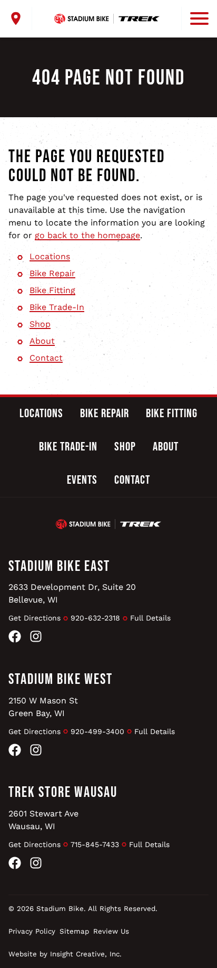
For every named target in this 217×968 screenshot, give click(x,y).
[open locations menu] (20, 18)
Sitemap (74, 931)
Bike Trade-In (56, 307)
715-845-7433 (95, 844)
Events (82, 480)
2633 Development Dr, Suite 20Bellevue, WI (72, 593)
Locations (49, 256)
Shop (40, 324)
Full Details (150, 618)
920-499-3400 (97, 731)
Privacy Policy (31, 931)
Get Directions (34, 618)
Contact (46, 358)
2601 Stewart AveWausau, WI (43, 820)
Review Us (111, 931)
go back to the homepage (87, 235)
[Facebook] (14, 638)
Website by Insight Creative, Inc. (65, 954)
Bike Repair (52, 273)
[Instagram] (35, 638)
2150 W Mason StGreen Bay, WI (43, 707)
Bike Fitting (52, 290)
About (42, 341)
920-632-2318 (95, 618)
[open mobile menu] (195, 18)
